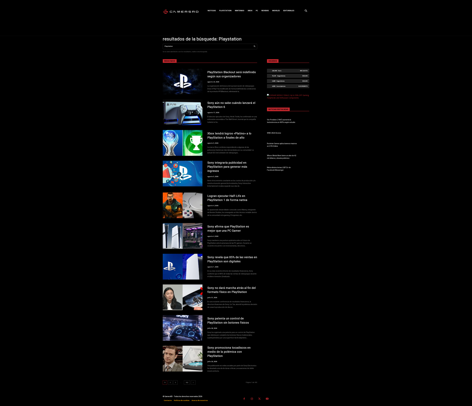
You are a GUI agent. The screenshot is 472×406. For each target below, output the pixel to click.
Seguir (305, 76)
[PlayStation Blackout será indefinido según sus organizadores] (182, 82)
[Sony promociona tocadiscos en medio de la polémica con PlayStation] (182, 359)
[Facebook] (244, 399)
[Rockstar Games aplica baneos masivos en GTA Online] (305, 145)
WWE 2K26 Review (274, 133)
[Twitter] (259, 399)
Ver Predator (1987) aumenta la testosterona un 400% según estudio (281, 121)
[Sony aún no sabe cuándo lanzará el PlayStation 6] (182, 112)
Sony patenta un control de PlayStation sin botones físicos (228, 320)
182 (187, 382)
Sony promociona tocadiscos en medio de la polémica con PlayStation (229, 352)
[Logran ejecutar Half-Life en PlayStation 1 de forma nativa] (182, 205)
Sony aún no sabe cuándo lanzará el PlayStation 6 (231, 105)
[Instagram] (252, 399)
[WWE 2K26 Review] (305, 133)
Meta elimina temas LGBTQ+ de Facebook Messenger (279, 168)
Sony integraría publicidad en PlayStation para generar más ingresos (227, 167)
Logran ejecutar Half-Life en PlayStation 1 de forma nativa (227, 198)
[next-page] (193, 382)
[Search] (254, 46)
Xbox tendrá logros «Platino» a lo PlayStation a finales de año (229, 135)
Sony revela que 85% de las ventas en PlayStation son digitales (232, 259)
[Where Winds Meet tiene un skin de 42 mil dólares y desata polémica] (305, 157)
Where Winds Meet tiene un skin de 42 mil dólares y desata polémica (281, 156)
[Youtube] (267, 399)
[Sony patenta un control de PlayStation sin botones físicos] (182, 328)
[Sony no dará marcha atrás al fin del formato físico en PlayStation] (182, 297)
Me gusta (304, 71)
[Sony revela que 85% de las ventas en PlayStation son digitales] (182, 267)
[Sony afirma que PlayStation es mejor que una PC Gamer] (182, 236)
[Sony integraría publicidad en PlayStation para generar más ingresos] (182, 173)
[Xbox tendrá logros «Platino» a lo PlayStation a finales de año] (182, 143)
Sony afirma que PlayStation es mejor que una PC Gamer (228, 228)
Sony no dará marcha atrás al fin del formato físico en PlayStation (231, 290)
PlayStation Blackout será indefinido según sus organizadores (231, 74)
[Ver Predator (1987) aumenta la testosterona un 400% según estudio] (305, 121)
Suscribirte (303, 86)
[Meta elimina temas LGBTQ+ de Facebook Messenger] (305, 169)
